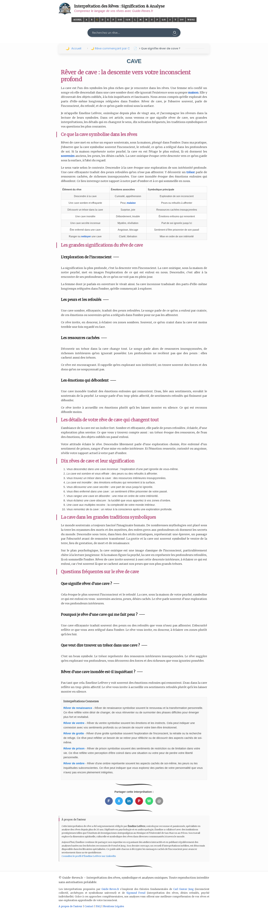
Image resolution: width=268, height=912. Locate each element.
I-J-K (128, 19)
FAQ (98, 906)
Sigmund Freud (135, 892)
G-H (120, 19)
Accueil (77, 19)
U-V (181, 19)
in (129, 801)
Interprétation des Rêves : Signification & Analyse (119, 6)
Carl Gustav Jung (183, 889)
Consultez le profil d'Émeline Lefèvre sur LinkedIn (89, 856)
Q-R (163, 19)
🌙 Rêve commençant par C (110, 48)
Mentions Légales (113, 906)
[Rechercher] (174, 32)
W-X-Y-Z (191, 19)
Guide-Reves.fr (110, 889)
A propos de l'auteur (70, 906)
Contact (89, 906)
